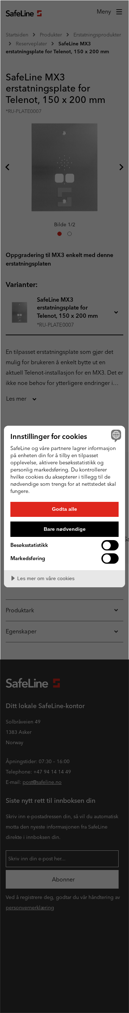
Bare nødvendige (65, 529)
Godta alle (64, 509)
